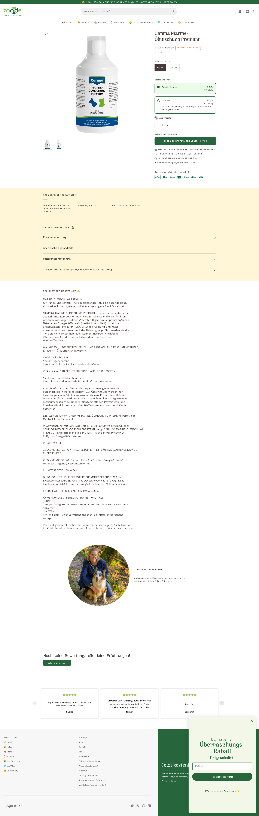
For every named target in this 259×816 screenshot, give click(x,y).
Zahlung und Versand (89, 775)
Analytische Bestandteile (58, 248)
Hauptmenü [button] (10, 738)
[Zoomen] (48, 133)
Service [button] (83, 738)
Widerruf (83, 770)
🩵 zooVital (9, 766)
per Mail (169, 578)
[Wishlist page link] (252, 11)
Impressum (84, 756)
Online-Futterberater (165, 581)
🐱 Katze (7, 747)
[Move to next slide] (223, 703)
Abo (80, 752)
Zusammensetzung (54, 237)
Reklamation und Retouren (92, 780)
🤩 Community (10, 770)
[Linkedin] (149, 805)
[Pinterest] (138, 805)
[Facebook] (132, 805)
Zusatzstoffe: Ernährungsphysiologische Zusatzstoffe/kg (77, 269)
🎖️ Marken (8, 756)
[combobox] (129, 11)
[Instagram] (143, 805)
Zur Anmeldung (169, 781)
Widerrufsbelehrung (88, 766)
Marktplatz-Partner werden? (92, 785)
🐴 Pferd (7, 752)
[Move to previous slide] (36, 703)
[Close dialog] (252, 721)
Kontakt (82, 747)
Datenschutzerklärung (89, 761)
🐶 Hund (7, 742)
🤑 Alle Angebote (12, 761)
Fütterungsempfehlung (57, 258)
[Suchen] (173, 11)
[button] (68, 22)
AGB (81, 742)
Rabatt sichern (222, 776)
